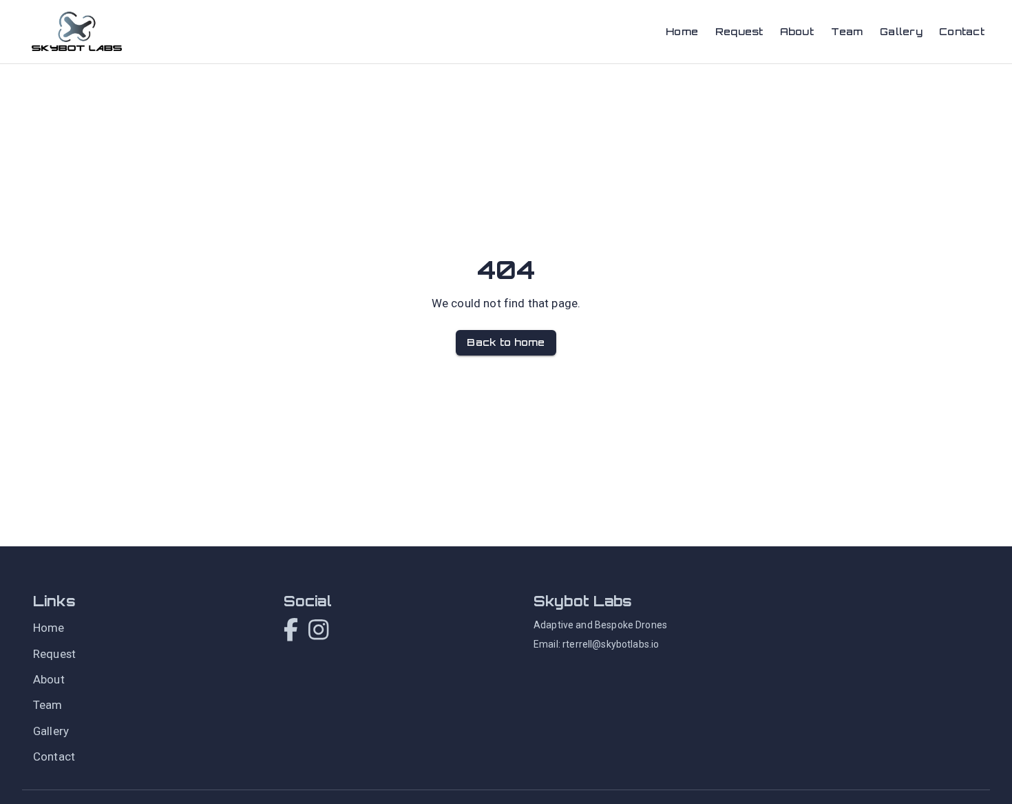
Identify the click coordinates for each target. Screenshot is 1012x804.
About (797, 31)
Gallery (901, 31)
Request (739, 31)
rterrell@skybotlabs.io (610, 644)
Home (682, 31)
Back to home (506, 342)
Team (847, 31)
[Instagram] (318, 631)
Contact (961, 31)
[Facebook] (291, 631)
